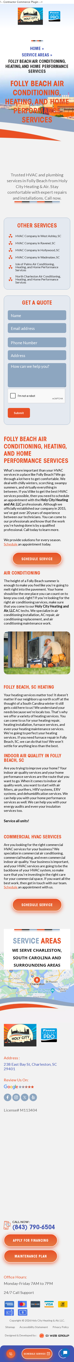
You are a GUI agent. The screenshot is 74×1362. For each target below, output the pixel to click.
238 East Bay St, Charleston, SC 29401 (30, 1066)
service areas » (37, 55)
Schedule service (37, 559)
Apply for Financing (30, 1241)
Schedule (11, 544)
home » (37, 49)
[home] (29, 16)
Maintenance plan (31, 1256)
